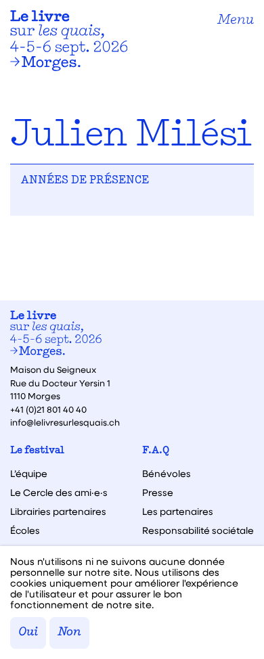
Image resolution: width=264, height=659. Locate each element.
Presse (157, 492)
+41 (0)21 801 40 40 (48, 409)
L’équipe (28, 473)
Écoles (25, 530)
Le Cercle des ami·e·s (59, 492)
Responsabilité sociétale (198, 530)
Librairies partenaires (58, 511)
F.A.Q (155, 451)
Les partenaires (177, 511)
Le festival (37, 451)
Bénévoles (166, 473)
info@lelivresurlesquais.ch (65, 422)
